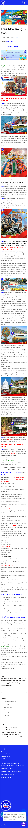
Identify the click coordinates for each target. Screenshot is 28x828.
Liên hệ (2, 751)
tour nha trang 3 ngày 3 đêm (8, 680)
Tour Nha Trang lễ (16, 683)
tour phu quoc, (16, 734)
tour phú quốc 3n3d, (18, 736)
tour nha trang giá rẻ (6, 683)
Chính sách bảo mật (5, 756)
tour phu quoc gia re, (17, 730)
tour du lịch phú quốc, (16, 732)
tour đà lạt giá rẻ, (13, 727)
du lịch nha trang (5, 678)
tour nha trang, (6, 732)
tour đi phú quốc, (6, 730)
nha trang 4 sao (14, 678)
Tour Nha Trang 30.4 (21, 680)
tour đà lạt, (5, 727)
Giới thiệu (3, 749)
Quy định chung (4, 758)
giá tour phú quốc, (6, 734)
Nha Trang (15, 37)
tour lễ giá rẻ (22, 678)
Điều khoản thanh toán (6, 753)
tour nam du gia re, (7, 736)
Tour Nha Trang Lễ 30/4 (13, 253)
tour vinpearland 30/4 (6, 685)
